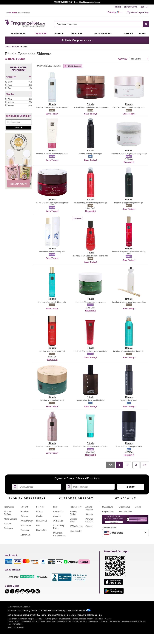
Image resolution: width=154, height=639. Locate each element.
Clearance (25, 530)
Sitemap (89, 514)
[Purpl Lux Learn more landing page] (125, 520)
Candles (39, 516)
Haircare (76, 33)
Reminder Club (125, 511)
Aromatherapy (27, 521)
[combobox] (102, 24)
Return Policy (76, 507)
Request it (129, 162)
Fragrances (18, 33)
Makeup (58, 33)
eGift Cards (58, 521)
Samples (24, 511)
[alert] (115, 12)
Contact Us (58, 511)
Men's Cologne (10, 519)
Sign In (118, 7)
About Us (57, 516)
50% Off (24, 507)
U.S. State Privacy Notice (51, 610)
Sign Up (18, 127)
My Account (107, 507)
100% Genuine (76, 526)
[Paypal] (43, 561)
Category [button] (11, 77)
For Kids (40, 507)
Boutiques (8, 528)
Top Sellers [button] (136, 59)
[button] (52, 89)
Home (7, 46)
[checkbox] (18, 82)
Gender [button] (10, 94)
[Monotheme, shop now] (18, 162)
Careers (88, 526)
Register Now (108, 511)
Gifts (142, 33)
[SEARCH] (146, 24)
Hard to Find (41, 530)
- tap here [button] (77, 40)
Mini (38, 525)
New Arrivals (41, 521)
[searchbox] (99, 24)
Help (142, 7)
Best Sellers (26, 525)
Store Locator (76, 531)
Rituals (73, 66)
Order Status (130, 7)
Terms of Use (14, 610)
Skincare (41, 33)
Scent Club (25, 535)
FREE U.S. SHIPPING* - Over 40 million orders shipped (77, 2)
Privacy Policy (30, 610)
